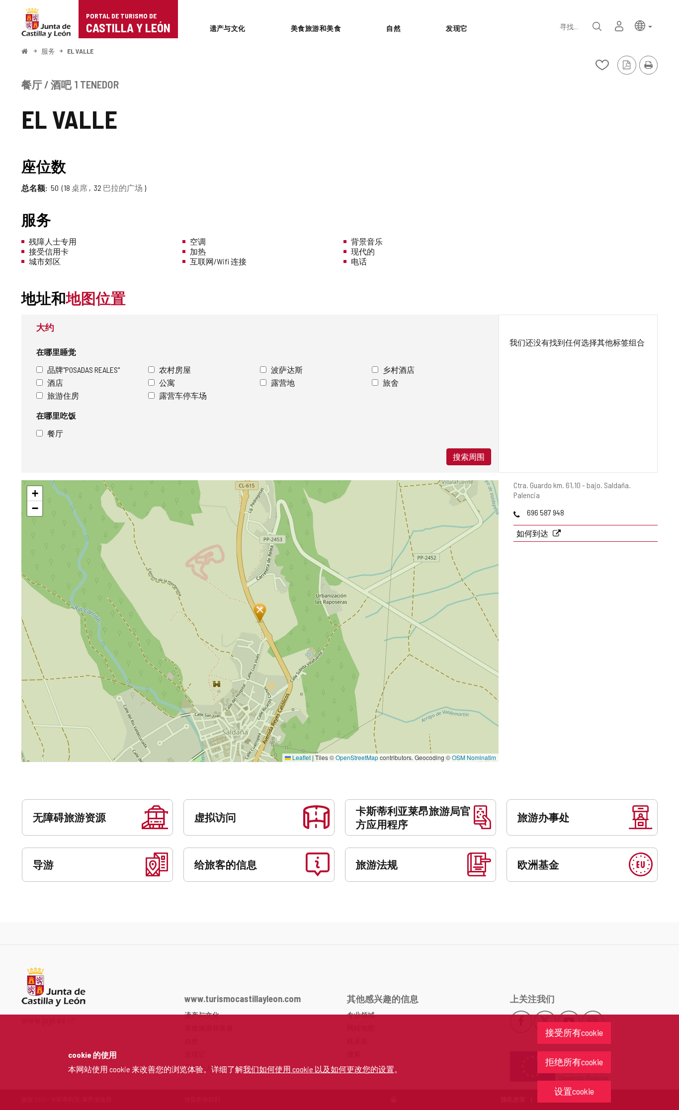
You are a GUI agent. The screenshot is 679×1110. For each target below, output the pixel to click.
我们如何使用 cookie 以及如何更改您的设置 (318, 1069)
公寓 (167, 382)
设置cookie (574, 1091)
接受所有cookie (574, 1032)
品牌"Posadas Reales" (83, 369)
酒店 (55, 382)
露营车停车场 (183, 395)
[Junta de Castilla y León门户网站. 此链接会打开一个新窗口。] (46, 21)
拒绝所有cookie (574, 1061)
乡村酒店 (399, 369)
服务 (48, 51)
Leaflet (301, 757)
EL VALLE (80, 51)
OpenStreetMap (357, 757)
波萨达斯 (287, 369)
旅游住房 (63, 395)
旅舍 (391, 382)
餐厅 (55, 433)
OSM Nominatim (474, 757)
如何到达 (533, 533)
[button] (643, 25)
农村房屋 (175, 369)
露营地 (283, 382)
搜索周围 (469, 456)
